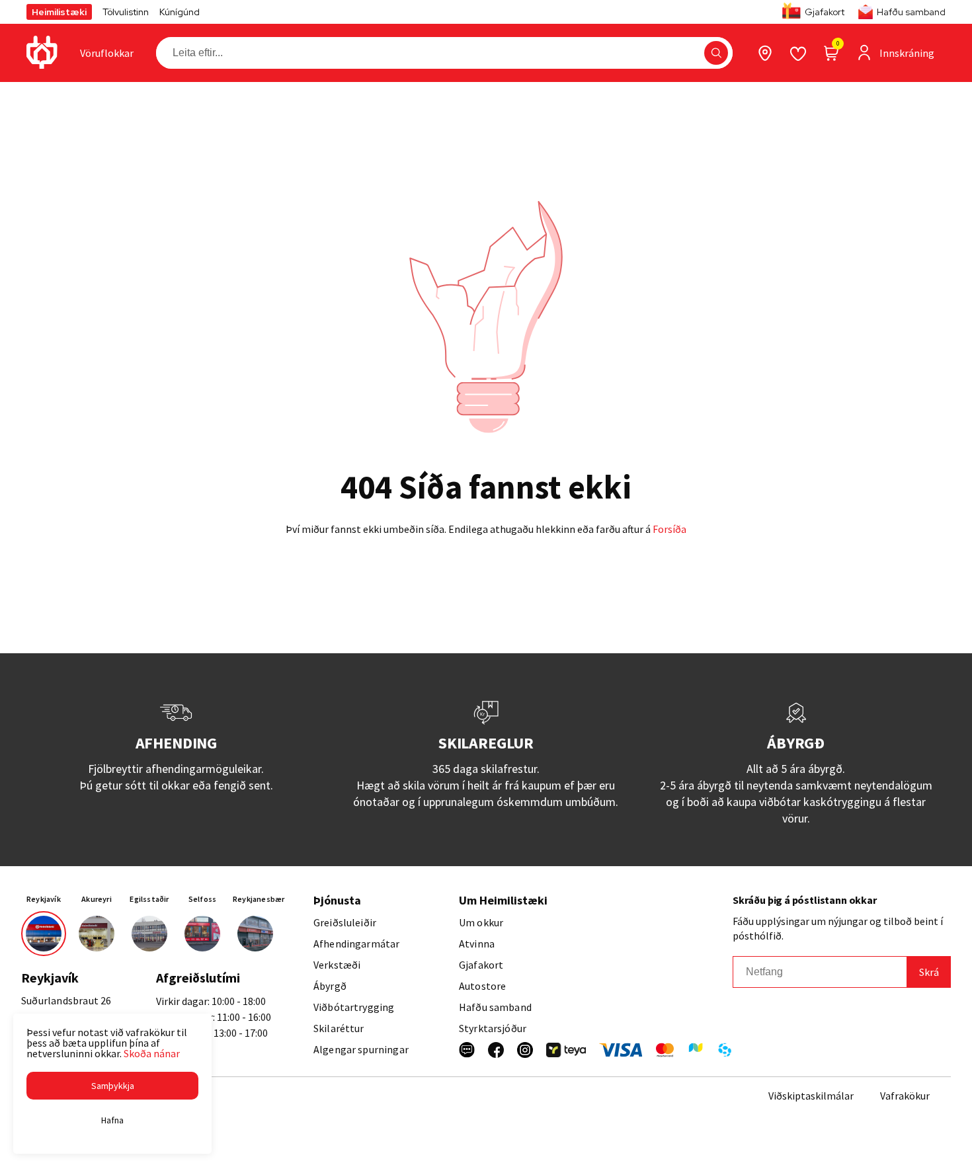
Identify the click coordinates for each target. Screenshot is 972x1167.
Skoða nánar (152, 1053)
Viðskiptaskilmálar (811, 1095)
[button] (716, 53)
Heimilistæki (59, 12)
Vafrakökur (905, 1095)
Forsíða (669, 529)
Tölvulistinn (125, 12)
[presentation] (106, 52)
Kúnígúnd (179, 12)
